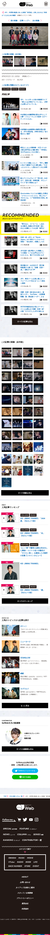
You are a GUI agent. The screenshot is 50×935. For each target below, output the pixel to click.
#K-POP (20, 80)
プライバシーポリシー (25, 898)
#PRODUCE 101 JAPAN (11, 76)
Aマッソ (23, 626)
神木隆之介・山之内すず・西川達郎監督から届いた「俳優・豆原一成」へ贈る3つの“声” (32, 267)
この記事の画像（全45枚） (12, 54)
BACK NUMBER (15, 866)
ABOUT (25, 877)
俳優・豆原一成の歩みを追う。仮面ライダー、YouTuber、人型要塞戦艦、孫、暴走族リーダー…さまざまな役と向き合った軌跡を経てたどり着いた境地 (33, 294)
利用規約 (25, 909)
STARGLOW (25, 657)
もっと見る (25, 705)
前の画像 (14, 20)
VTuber (11, 862)
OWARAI (12, 858)
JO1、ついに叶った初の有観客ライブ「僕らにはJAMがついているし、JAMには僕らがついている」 (33, 101)
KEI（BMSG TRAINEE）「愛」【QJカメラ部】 (32, 591)
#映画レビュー (27, 76)
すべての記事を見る (25, 321)
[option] (7, 61)
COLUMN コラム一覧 (15, 796)
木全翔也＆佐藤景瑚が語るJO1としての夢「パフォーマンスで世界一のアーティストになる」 (33, 116)
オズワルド (24, 688)
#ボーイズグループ (8, 80)
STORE (27, 866)
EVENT (36, 866)
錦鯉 (22, 673)
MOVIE (30, 858)
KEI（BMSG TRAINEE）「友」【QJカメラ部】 (32, 534)
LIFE (35, 862)
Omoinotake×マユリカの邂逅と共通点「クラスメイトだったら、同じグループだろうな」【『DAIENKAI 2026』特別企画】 (34, 196)
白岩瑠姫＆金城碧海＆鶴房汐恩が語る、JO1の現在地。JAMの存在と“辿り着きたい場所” (34, 131)
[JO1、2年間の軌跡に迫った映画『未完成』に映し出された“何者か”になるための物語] (7, 353)
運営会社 (25, 904)
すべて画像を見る (25, 493)
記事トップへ (25, 20)
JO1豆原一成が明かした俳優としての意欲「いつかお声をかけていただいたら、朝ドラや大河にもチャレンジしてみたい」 (32, 253)
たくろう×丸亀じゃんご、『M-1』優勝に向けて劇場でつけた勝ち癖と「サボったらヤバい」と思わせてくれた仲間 (34, 165)
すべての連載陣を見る (25, 749)
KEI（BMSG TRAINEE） (30, 563)
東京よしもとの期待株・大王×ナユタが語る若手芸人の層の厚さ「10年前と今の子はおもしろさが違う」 (33, 149)
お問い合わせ (25, 882)
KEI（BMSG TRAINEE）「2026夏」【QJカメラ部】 (32, 519)
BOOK (28, 862)
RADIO (20, 862)
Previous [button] (3, 736)
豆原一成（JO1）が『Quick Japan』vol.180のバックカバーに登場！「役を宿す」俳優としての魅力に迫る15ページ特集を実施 (33, 239)
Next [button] (44, 736)
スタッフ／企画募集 (25, 893)
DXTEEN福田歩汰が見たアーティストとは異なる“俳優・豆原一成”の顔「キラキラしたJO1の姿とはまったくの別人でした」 (32, 309)
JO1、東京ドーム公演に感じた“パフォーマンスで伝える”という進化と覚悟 (33, 281)
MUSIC (21, 858)
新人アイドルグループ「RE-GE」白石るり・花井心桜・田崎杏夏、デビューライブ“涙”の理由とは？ (33, 180)
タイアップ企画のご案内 (25, 888)
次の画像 (36, 20)
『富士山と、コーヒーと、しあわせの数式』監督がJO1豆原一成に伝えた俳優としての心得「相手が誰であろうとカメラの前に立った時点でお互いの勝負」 (32, 226)
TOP (5, 796)
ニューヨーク (25, 641)
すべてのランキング (25, 601)
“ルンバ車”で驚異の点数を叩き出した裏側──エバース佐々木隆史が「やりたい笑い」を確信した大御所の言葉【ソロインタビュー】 (34, 552)
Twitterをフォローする (26, 770)
